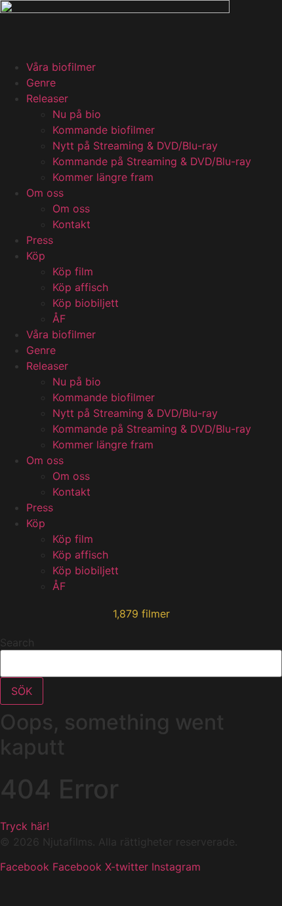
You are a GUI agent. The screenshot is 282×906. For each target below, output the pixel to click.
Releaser (47, 98)
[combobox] (141, 663)
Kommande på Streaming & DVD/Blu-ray (151, 161)
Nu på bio (76, 114)
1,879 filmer (141, 613)
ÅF (59, 318)
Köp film (72, 271)
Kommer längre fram (102, 177)
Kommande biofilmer (103, 129)
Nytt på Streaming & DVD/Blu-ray (135, 145)
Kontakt (71, 224)
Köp (35, 255)
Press (39, 239)
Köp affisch (80, 287)
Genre (41, 82)
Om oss (45, 192)
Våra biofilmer (61, 66)
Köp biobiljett (85, 302)
